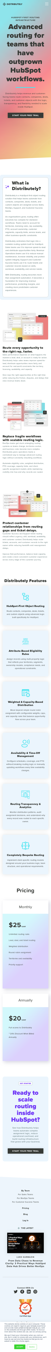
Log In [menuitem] (26, 1220)
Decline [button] (32, 1347)
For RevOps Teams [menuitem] (25, 1198)
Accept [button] (19, 1347)
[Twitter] (16, 1292)
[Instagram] (35, 1292)
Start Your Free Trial (25, 115)
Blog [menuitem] (25, 1214)
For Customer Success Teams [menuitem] (25, 1202)
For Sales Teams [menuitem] (25, 1194)
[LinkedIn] (29, 1292)
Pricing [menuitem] (25, 1208)
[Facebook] (22, 1292)
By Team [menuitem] (25, 1190)
